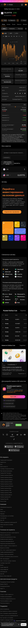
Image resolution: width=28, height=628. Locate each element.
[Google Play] (19, 446)
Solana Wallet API (4, 569)
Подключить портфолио (12, 212)
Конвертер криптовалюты (6, 539)
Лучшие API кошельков (10, 406)
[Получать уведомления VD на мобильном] (17, 20)
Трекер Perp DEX (4, 499)
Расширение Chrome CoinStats (7, 582)
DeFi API (2, 573)
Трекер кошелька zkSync (6, 477)
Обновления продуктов (6, 507)
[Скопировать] (25, 90)
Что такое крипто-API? (9, 400)
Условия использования (6, 596)
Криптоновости (4, 466)
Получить (18, 424)
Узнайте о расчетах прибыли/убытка (9, 615)
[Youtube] (24, 435)
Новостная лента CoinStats (6, 524)
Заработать (3, 462)
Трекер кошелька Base (5, 488)
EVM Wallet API (3, 571)
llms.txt (1, 565)
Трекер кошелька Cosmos (6, 484)
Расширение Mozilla (5, 586)
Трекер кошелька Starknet (6, 475)
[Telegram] (15, 93)
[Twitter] (18, 93)
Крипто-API (13, 396)
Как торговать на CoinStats (6, 617)
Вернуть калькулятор (5, 534)
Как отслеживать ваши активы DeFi (8, 613)
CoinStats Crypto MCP (5, 563)
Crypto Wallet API (4, 567)
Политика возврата (5, 603)
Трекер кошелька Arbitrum (6, 479)
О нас (1, 526)
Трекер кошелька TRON (6, 492)
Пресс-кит (2, 511)
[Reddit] (20, 93)
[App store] (9, 446)
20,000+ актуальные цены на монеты (9, 556)
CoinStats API (3, 518)
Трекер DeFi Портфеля (5, 473)
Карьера (2, 513)
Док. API (2, 520)
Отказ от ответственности (6, 594)
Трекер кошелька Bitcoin (6, 494)
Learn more (20, 1)
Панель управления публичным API (8, 522)
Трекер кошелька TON (5, 490)
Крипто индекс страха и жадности (8, 545)
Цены (1, 509)
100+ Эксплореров (4, 558)
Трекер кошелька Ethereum (6, 486)
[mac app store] (14, 450)
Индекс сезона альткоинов (6, 554)
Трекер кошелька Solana (6, 481)
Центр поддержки (4, 609)
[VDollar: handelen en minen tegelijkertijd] (14, 355)
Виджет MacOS (4, 584)
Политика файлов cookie (6, 601)
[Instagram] (7, 435)
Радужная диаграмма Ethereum (7, 543)
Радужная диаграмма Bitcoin (7, 541)
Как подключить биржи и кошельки (8, 611)
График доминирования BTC (7, 552)
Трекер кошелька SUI (5, 497)
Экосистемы (3, 501)
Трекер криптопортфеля (6, 460)
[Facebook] (22, 93)
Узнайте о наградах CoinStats (7, 619)
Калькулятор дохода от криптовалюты (9, 532)
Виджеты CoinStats (4, 547)
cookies (10, 623)
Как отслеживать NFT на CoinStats (8, 622)
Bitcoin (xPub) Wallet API (5, 576)
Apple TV (2, 588)
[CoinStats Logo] (8, 5)
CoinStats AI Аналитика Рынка (7, 468)
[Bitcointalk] (25, 93)
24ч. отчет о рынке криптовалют (8, 550)
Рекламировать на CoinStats (7, 515)
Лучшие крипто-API (9, 403)
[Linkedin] (21, 435)
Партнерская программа (6, 471)
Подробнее (23, 310)
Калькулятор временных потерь (8, 537)
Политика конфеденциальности (7, 598)
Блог (1, 464)
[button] (25, 90)
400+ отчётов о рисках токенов (8, 560)
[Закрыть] (26, 1)
